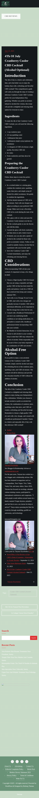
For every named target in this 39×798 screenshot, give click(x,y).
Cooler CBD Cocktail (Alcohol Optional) (20, 593)
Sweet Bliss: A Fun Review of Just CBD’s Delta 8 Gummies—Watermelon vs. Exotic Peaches (20, 557)
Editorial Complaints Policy (14, 769)
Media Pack (31, 769)
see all (31, 551)
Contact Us (29, 766)
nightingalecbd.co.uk (12, 471)
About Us (7, 766)
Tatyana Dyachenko (11, 465)
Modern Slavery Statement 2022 (20, 772)
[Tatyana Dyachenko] (19, 449)
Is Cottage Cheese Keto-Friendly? (22, 613)
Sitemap (19, 794)
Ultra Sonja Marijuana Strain (16, 563)
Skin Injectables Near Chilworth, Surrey (15, 669)
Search (5, 631)
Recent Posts (11, 433)
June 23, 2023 (9, 51)
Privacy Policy (11, 775)
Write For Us (20, 778)
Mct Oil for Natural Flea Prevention (17, 607)
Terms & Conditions (26, 775)
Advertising (18, 766)
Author (9, 430)
